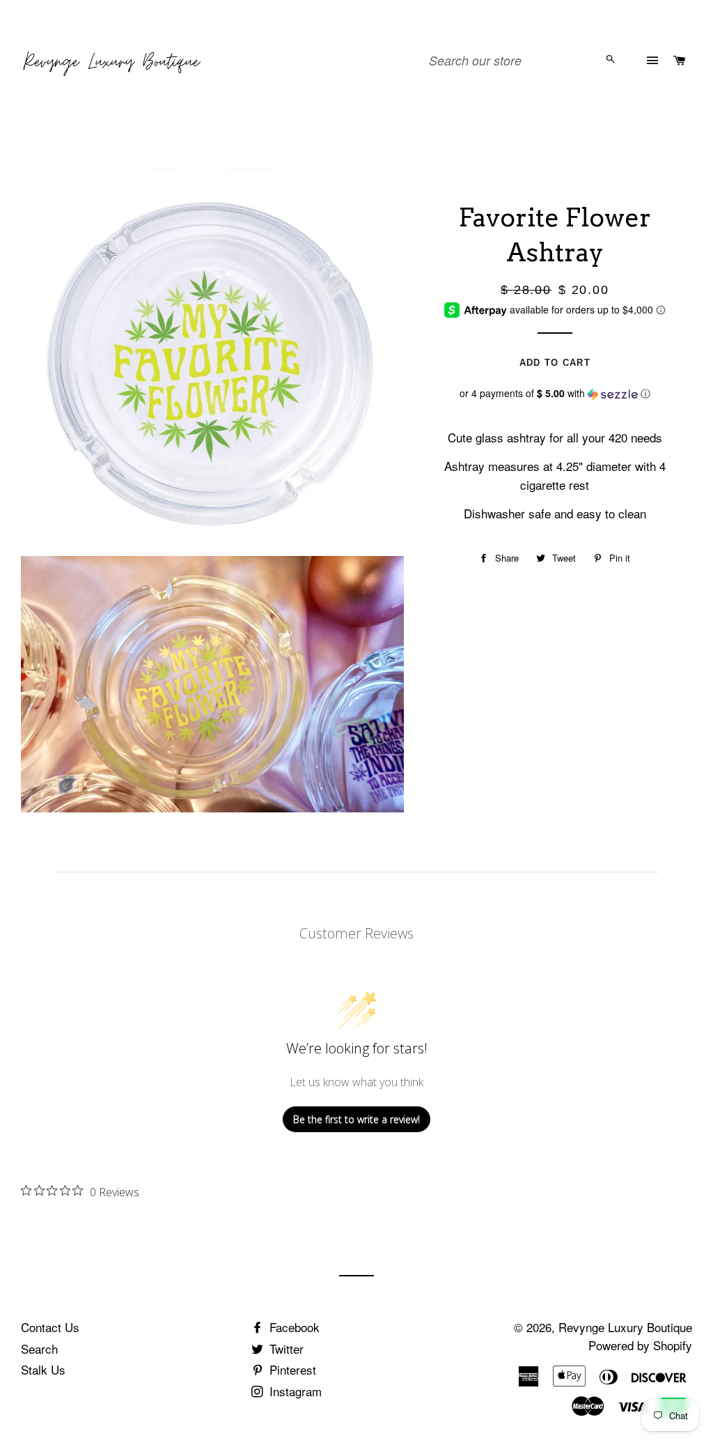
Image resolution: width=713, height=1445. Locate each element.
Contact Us (50, 1327)
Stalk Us (43, 1369)
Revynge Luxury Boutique (625, 1327)
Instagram (294, 1391)
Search (39, 1348)
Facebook (293, 1327)
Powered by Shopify (640, 1345)
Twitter (285, 1348)
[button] (555, 393)
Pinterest (291, 1369)
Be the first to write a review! (356, 1119)
